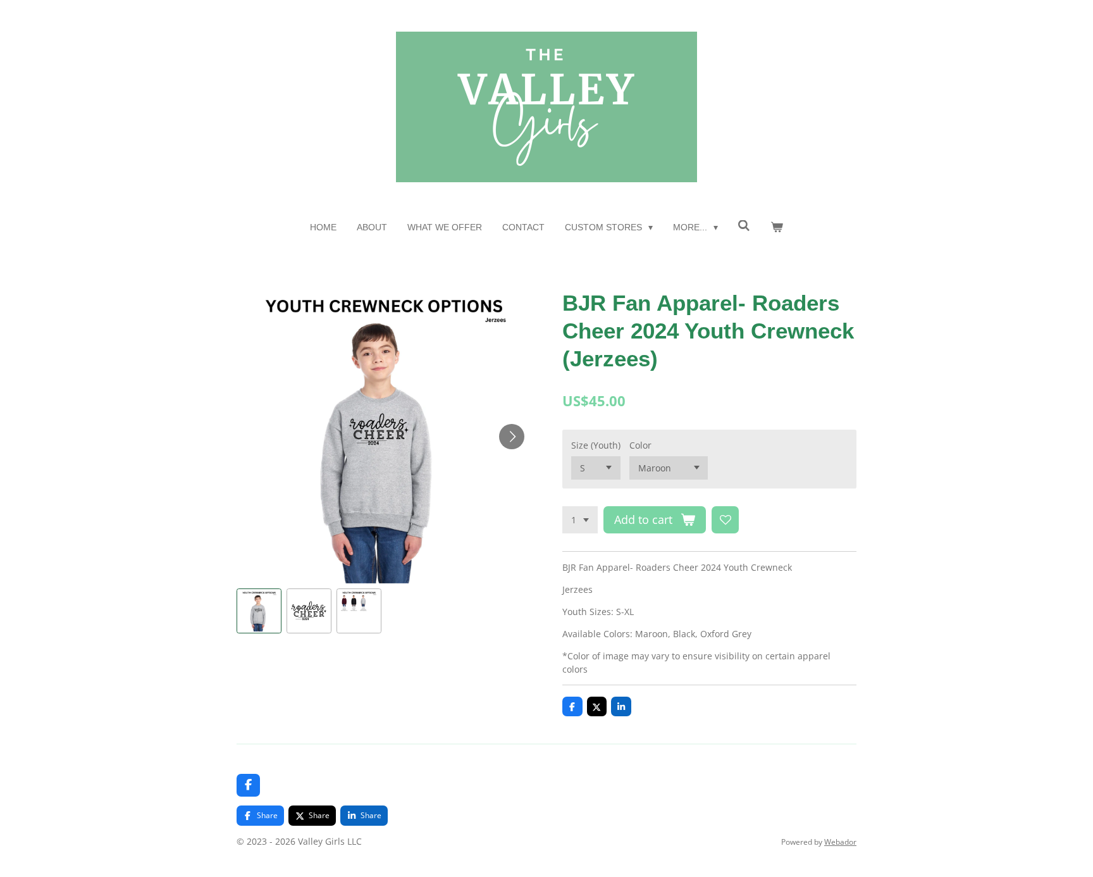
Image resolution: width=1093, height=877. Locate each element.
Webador (840, 842)
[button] (259, 610)
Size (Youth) (596, 445)
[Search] (744, 225)
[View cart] (776, 227)
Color (640, 445)
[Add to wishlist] (725, 520)
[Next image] (511, 436)
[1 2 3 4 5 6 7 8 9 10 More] (580, 520)
